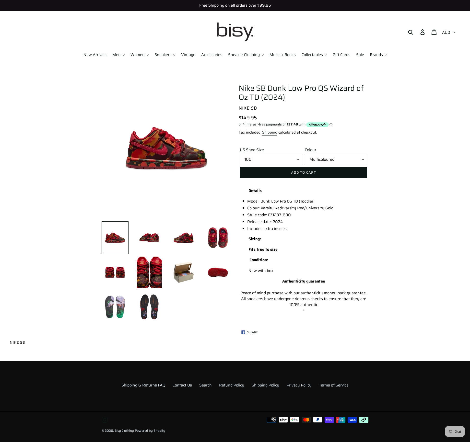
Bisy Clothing (124, 430)
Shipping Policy (265, 385)
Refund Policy (231, 385)
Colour (310, 150)
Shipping (269, 132)
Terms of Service (334, 385)
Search (205, 385)
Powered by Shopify (150, 430)
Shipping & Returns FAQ (143, 385)
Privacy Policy (299, 385)
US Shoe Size (252, 150)
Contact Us (182, 385)
